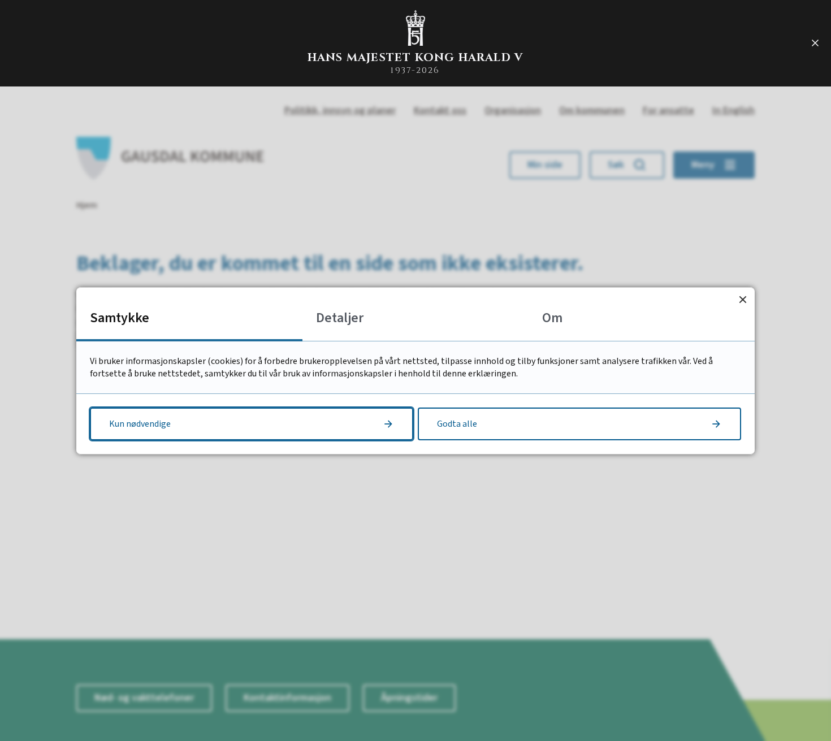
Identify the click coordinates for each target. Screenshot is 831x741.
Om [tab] (552, 318)
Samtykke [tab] (119, 318)
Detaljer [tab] (339, 318)
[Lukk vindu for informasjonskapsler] (742, 299)
